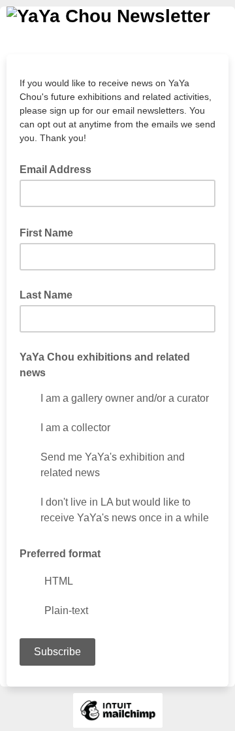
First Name (50, 232)
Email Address (59, 168)
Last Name (46, 295)
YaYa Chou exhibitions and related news (105, 364)
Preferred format (60, 553)
